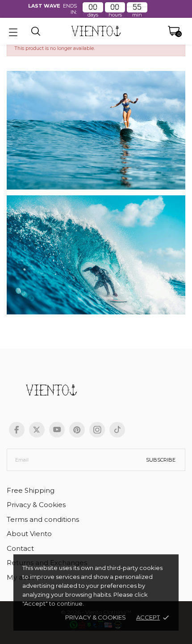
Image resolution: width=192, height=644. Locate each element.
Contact (20, 548)
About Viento (29, 533)
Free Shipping (30, 490)
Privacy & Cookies (95, 617)
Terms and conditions (43, 519)
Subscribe (160, 460)
